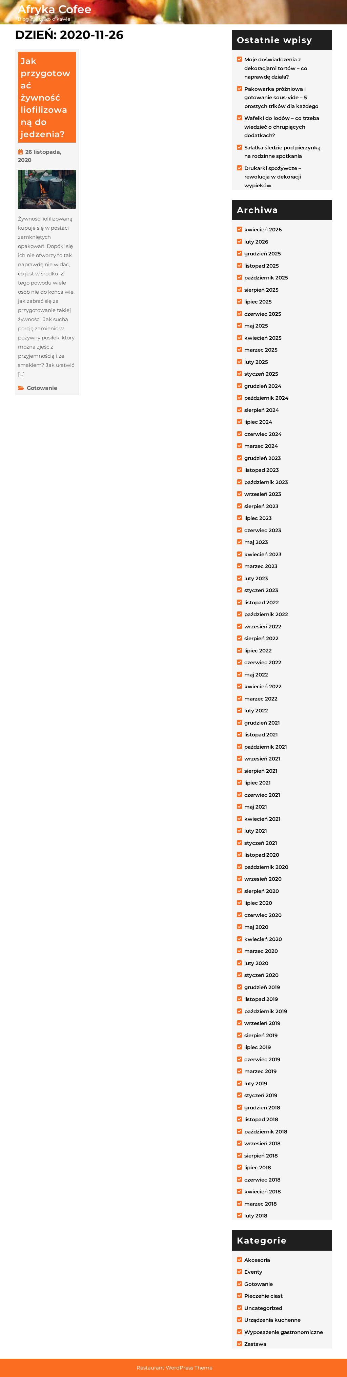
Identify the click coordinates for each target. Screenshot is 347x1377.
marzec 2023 (261, 566)
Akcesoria (257, 1260)
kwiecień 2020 (263, 939)
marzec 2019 (260, 1071)
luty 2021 (255, 831)
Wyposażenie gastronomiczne (283, 1332)
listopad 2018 (261, 1119)
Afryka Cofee (54, 9)
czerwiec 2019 (262, 1059)
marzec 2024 (261, 446)
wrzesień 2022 (262, 626)
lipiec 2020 (258, 903)
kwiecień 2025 (263, 338)
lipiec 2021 (257, 782)
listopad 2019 (261, 999)
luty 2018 (255, 1215)
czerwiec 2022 (262, 662)
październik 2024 (266, 398)
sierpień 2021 (261, 771)
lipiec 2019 (257, 1047)
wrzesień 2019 (262, 1023)
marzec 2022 (261, 698)
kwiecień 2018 (262, 1191)
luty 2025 (256, 362)
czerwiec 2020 (263, 915)
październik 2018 (265, 1131)
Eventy (253, 1272)
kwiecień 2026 (263, 229)
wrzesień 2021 (262, 758)
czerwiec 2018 (262, 1179)
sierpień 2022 (261, 638)
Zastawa (255, 1344)
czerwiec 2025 (262, 314)
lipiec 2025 (258, 301)
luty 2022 (256, 710)
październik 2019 (265, 1011)
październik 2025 (266, 277)
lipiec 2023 (258, 518)
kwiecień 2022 (263, 686)
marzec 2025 (261, 350)
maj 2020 (256, 927)
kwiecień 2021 (262, 819)
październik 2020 (266, 867)
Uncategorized (263, 1308)
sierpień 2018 (261, 1155)
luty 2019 (255, 1083)
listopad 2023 (261, 470)
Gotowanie (42, 388)
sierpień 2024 (261, 410)
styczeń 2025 (261, 374)
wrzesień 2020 (263, 879)
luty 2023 (256, 578)
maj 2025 (256, 325)
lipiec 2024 (258, 422)
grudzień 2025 (262, 253)
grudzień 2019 (262, 987)
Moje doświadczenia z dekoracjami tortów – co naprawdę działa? (275, 68)
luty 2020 (256, 963)
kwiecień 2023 (263, 554)
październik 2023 (266, 482)
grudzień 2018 (262, 1107)
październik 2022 (266, 614)
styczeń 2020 (261, 975)
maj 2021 (255, 807)
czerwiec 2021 (262, 795)
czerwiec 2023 (262, 530)
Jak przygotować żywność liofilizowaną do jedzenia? (45, 97)
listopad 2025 (261, 266)
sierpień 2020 (261, 891)
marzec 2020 (261, 951)
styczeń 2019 (260, 1095)
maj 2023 (256, 542)
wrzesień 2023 (262, 494)
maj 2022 (256, 674)
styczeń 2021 (260, 843)
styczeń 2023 (261, 590)
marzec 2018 (260, 1204)
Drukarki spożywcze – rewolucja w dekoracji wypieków (272, 177)
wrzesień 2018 (262, 1143)
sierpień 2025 (261, 290)
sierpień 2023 (261, 506)
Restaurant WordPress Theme (174, 1367)
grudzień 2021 (262, 722)
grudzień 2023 (262, 458)
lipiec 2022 (258, 650)
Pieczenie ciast (263, 1296)
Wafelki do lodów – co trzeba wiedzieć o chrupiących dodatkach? (281, 127)
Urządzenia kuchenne (272, 1320)
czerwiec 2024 (263, 434)
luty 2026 (256, 241)
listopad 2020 (261, 855)
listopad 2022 (261, 602)
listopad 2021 (261, 734)
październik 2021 (265, 747)
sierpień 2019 (261, 1035)
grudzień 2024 (262, 386)
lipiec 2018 (257, 1167)
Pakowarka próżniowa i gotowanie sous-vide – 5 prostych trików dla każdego (281, 97)
